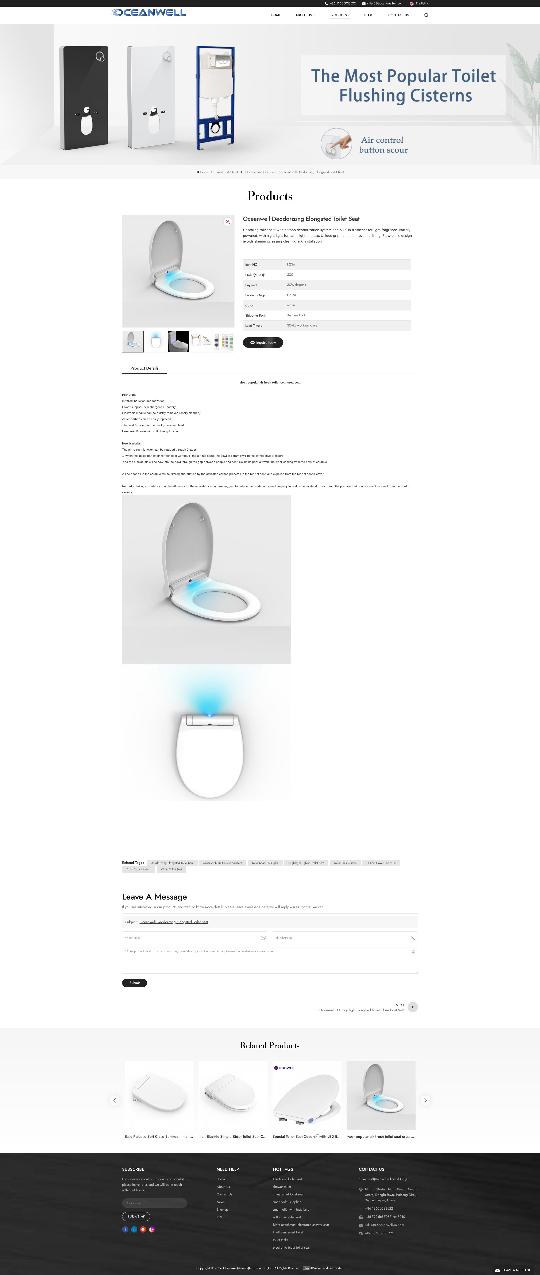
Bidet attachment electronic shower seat (301, 1224)
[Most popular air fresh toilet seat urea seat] (381, 1095)
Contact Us (398, 15)
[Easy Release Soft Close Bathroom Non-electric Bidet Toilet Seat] (159, 1095)
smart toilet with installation (292, 1209)
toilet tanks (280, 1239)
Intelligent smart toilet (288, 1232)
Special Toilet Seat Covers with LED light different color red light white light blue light (307, 1136)
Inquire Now (266, 342)
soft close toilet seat (287, 1217)
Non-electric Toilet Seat (260, 172)
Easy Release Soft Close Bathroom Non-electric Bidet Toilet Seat (159, 1136)
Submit (133, 1216)
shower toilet (282, 1186)
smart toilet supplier (287, 1201)
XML (220, 1217)
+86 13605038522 (343, 3)
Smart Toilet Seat (227, 172)
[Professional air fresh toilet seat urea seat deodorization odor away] (455, 1095)
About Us (304, 15)
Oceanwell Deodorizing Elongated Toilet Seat (174, 921)
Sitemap (222, 1209)
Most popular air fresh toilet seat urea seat (381, 1136)
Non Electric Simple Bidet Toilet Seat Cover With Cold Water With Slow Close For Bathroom (232, 1136)
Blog (369, 15)
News (220, 1201)
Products (338, 15)
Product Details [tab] (144, 368)
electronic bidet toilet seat (291, 1247)
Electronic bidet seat (287, 1179)
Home (276, 15)
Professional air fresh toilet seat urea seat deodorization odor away (455, 1136)
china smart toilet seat (288, 1194)
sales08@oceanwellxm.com (385, 3)
